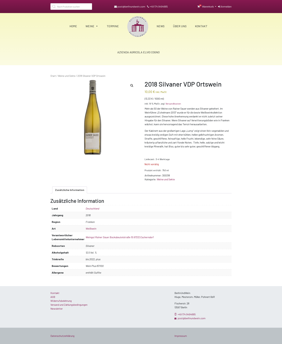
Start (53, 75)
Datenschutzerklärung (62, 335)
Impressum (180, 335)
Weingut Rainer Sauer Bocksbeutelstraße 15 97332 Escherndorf (120, 237)
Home (73, 26)
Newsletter (56, 308)
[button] (132, 86)
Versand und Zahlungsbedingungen (68, 304)
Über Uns (180, 26)
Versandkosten (173, 103)
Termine (113, 26)
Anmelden (226, 6)
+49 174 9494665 (158, 6)
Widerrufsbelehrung (61, 300)
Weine (90, 26)
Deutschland (92, 208)
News (160, 26)
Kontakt (201, 26)
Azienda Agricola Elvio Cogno (138, 52)
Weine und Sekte (66, 75)
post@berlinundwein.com (131, 6)
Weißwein (91, 228)
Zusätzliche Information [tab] (69, 189)
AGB (52, 296)
